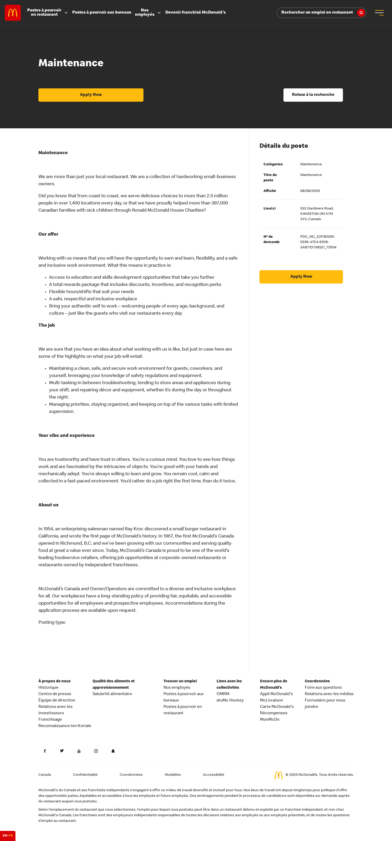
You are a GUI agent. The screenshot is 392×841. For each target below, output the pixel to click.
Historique (48, 688)
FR (11, 836)
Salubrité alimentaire (112, 694)
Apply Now (91, 95)
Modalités (173, 775)
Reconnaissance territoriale (64, 726)
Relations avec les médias (329, 694)
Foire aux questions (323, 688)
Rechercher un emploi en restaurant (317, 13)
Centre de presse (54, 694)
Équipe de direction (56, 701)
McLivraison (271, 701)
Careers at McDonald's (13, 13)
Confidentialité (85, 775)
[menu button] (379, 12)
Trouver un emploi (180, 681)
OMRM (223, 694)
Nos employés (144, 13)
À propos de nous (54, 681)
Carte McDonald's (277, 707)
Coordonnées (317, 681)
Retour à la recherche (313, 95)
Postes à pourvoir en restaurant (44, 13)
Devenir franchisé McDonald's (195, 13)
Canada (44, 775)
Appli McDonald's (276, 694)
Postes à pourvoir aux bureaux (101, 13)
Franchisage (50, 720)
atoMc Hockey (230, 701)
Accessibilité (213, 775)
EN (5, 836)
